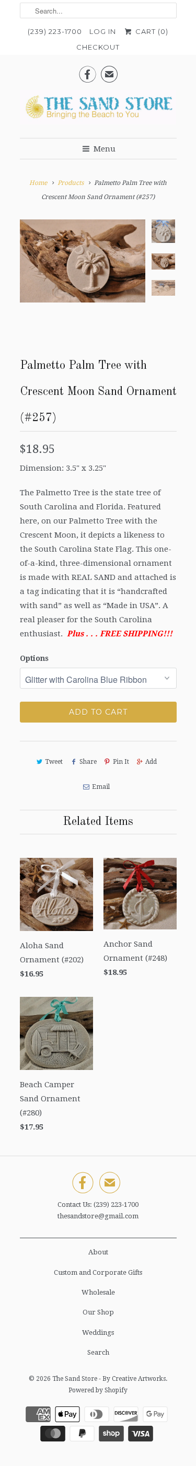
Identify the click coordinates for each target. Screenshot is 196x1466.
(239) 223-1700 (55, 31)
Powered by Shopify (98, 1390)
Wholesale (98, 1292)
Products (70, 183)
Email (101, 786)
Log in (102, 31)
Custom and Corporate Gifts (98, 1272)
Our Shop (98, 1312)
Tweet (54, 761)
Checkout (98, 47)
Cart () (150, 31)
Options (34, 658)
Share (87, 761)
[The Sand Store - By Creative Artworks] (98, 110)
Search (98, 1352)
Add (151, 761)
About (98, 1252)
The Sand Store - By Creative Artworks (109, 1378)
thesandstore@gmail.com (98, 1216)
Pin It (121, 761)
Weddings (98, 1332)
